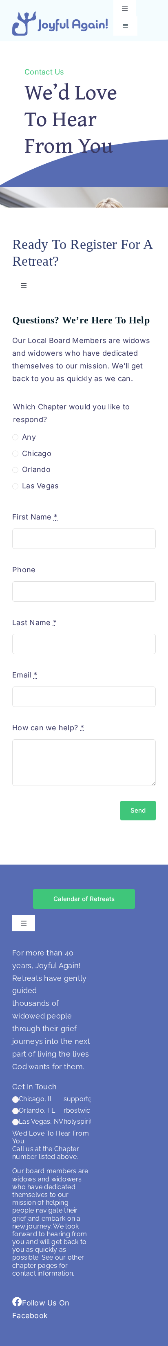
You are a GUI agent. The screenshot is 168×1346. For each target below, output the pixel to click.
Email (24, 675)
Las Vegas (40, 485)
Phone (23, 569)
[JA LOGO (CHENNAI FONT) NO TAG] (60, 15)
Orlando (36, 469)
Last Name (34, 622)
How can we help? (48, 727)
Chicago (36, 453)
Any (29, 437)
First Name (34, 517)
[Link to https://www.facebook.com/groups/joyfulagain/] (17, 1302)
